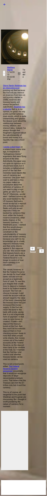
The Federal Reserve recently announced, (11, 368)
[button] (4, 5)
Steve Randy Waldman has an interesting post (14, 86)
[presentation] (32, 249)
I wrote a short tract (12, 147)
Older (40, 249)
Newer (33, 250)
